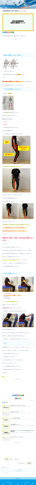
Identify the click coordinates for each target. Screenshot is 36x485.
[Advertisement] (18, 46)
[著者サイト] (16, 398)
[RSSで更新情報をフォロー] (20, 398)
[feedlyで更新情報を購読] (18, 398)
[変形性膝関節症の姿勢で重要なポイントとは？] (7, 32)
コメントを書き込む (18, 470)
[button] (33, 235)
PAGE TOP (18, 478)
